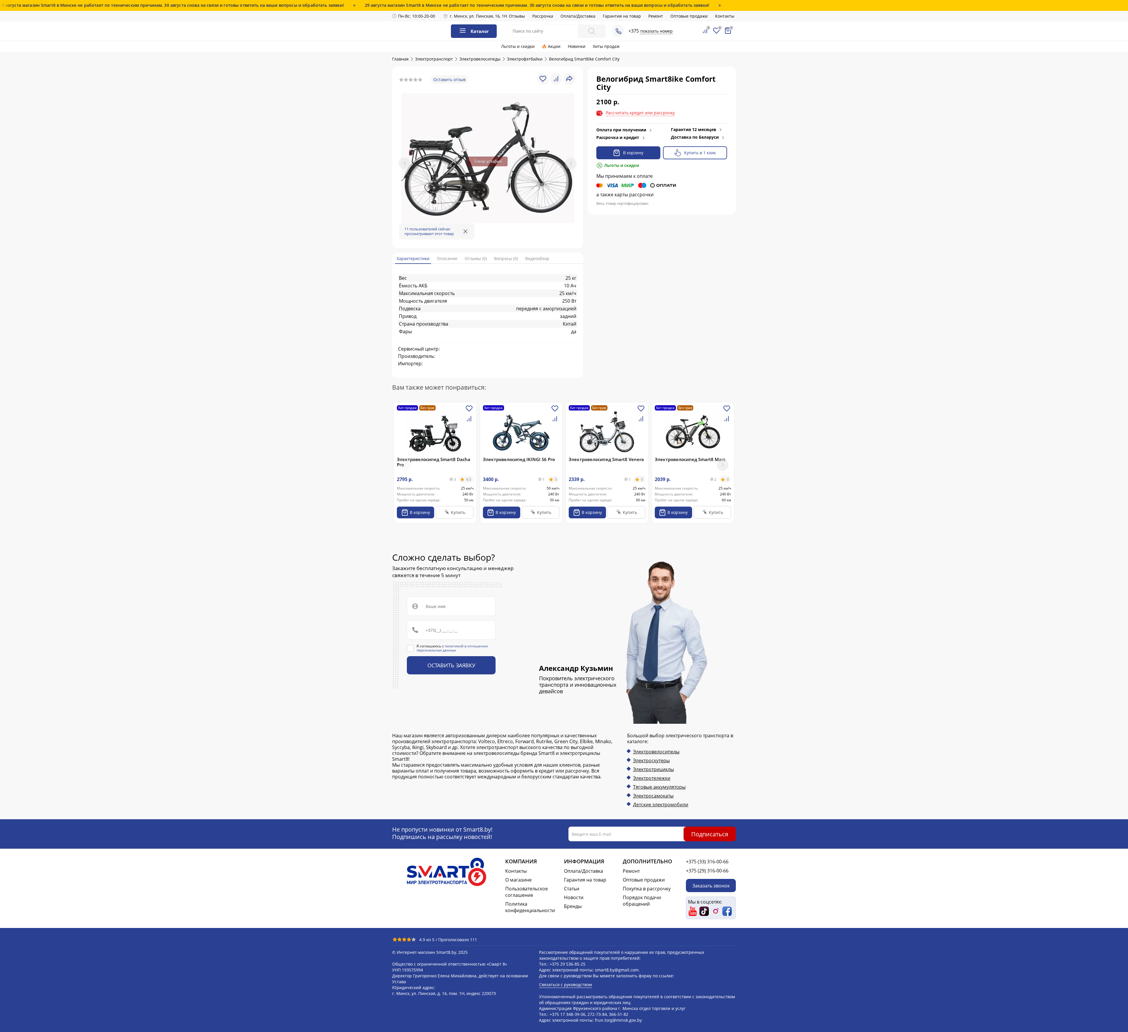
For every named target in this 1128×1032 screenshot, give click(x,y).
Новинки (576, 46)
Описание (447, 258)
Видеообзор (537, 258)
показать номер (656, 31)
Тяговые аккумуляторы (659, 787)
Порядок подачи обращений (642, 900)
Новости (573, 897)
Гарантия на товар (622, 16)
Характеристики (413, 258)
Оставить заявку (451, 665)
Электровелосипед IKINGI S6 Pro (519, 459)
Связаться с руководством (565, 984)
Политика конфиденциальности (530, 907)
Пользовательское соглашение (526, 891)
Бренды (573, 906)
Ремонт (655, 16)
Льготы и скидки (518, 46)
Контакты (724, 16)
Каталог (480, 31)
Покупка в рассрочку (647, 888)
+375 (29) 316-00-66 (707, 870)
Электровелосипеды (656, 751)
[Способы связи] (618, 31)
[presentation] (404, 163)
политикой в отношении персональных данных (452, 648)
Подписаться (709, 834)
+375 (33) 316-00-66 (707, 861)
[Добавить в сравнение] (469, 420)
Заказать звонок (711, 885)
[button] (722, 465)
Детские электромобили (660, 804)
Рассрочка (542, 16)
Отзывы (517, 16)
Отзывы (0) (476, 258)
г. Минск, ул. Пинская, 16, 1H (478, 16)
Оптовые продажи (689, 16)
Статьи (571, 888)
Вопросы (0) (506, 258)
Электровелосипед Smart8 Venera (606, 459)
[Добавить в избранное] (469, 410)
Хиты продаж (606, 46)
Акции (554, 46)
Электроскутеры (651, 760)
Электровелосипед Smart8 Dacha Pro (433, 462)
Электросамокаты (653, 796)
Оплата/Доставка (577, 16)
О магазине (518, 880)
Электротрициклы (653, 769)
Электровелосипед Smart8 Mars (690, 459)
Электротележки (651, 778)
